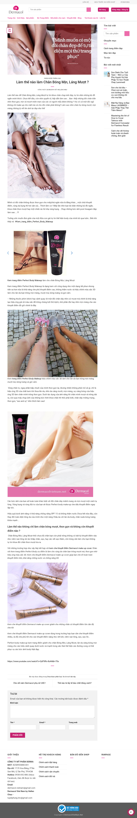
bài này (73, 677)
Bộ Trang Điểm (43, 18)
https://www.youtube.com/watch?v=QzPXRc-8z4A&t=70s (33, 661)
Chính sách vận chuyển (49, 771)
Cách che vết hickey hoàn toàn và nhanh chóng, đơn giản (120, 133)
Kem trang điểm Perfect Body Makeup (24, 280)
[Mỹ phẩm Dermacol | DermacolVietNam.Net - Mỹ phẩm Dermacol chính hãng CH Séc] (16, 9)
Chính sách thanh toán (49, 767)
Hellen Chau (62, 89)
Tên (12, 722)
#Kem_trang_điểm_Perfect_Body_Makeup (34, 221)
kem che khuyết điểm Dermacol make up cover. (70, 548)
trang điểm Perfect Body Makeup (27, 378)
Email (42, 722)
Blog (79, 18)
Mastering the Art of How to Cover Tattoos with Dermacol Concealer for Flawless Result (120, 120)
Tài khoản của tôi (91, 18)
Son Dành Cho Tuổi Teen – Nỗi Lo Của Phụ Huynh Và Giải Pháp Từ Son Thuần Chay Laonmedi (120, 77)
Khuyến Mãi (71, 18)
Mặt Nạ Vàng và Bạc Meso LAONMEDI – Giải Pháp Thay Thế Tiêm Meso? (120, 107)
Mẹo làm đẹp (110, 53)
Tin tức (107, 57)
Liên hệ (102, 18)
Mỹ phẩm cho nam (58, 18)
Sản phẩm (30, 18)
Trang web (73, 722)
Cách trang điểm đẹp (113, 48)
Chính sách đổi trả (47, 776)
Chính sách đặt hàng (48, 762)
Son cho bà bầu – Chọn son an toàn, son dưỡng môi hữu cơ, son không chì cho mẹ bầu (120, 92)
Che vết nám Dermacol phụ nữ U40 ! (29, 683)
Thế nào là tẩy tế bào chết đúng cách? (75, 683)
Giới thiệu (21, 18)
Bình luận (14, 703)
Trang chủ (11, 18)
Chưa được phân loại (52, 78)
